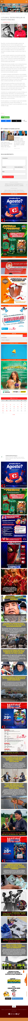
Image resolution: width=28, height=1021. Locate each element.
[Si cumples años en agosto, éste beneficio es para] (14, 475)
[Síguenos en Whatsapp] (14, 1014)
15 (21, 406)
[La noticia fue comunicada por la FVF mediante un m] (14, 903)
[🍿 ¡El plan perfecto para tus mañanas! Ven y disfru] (14, 849)
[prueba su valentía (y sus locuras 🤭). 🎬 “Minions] (14, 983)
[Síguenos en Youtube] (16, 1014)
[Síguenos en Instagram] (12, 1014)
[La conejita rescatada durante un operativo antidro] (14, 930)
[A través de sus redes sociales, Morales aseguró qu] (14, 823)
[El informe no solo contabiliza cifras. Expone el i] (14, 635)
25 (6, 410)
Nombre (4, 167)
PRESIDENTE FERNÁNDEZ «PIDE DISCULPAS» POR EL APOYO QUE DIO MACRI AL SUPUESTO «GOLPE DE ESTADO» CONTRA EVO (19, 142)
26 (10, 410)
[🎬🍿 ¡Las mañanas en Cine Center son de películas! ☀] (14, 716)
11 (6, 406)
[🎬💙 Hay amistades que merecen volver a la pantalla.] (14, 528)
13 (14, 406)
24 (3, 410)
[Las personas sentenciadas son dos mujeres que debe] (14, 796)
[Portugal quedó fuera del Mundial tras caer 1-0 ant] (14, 582)
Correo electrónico (18, 167)
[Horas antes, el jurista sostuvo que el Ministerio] (14, 662)
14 (17, 406)
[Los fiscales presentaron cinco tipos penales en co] (14, 608)
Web (3, 171)
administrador (6, 22)
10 (3, 406)
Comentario (5, 158)
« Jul (13, 414)
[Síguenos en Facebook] (9, 1014)
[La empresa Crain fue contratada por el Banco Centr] (14, 689)
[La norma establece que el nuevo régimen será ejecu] (14, 876)
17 (3, 408)
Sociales (8, 13)
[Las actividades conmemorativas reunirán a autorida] (14, 742)
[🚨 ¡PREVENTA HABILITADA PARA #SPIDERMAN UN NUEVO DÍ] (14, 555)
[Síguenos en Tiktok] (19, 1014)
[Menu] (26, 1)
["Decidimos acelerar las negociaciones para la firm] (14, 769)
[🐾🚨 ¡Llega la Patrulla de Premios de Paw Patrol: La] (14, 501)
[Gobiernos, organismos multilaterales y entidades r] (14, 956)
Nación (3, 13)
